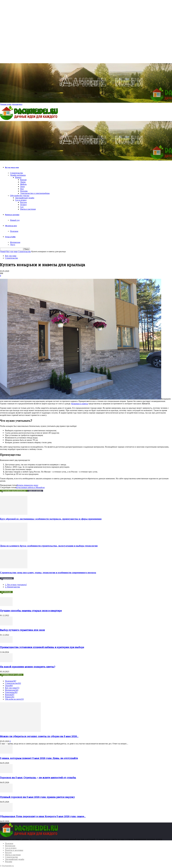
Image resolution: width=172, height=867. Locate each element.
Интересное (15, 242)
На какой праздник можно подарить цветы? (27, 666)
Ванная (23, 180)
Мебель (23, 184)
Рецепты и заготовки (12, 215)
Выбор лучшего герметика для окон (22, 629)
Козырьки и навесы (79, 403)
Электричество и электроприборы (35, 193)
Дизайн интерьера (18, 175)
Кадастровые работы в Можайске (30, 487)
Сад (21, 207)
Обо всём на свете (11, 226)
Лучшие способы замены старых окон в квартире (31, 610)
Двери (23, 182)
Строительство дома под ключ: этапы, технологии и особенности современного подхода (48, 572)
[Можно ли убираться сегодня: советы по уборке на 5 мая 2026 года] (20, 731)
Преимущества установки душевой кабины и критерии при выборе (42, 647)
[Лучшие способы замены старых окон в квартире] (6, 605)
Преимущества (12, 587)
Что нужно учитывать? (16, 585)
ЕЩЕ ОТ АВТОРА (35, 491)
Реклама (8, 861)
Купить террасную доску (27, 485)
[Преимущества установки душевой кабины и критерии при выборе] (6, 642)
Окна (22, 186)
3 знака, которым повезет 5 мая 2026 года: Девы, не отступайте (39, 758)
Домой (3, 251)
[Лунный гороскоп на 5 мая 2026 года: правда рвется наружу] (6, 792)
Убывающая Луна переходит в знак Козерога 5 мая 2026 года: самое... (43, 816)
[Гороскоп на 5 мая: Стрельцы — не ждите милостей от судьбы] (6, 772)
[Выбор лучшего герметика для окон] (6, 625)
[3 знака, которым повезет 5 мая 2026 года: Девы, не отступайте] (6, 753)
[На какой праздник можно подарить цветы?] (6, 661)
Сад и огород (20, 200)
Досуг (12, 244)
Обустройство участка (19, 195)
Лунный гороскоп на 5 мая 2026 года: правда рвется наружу (37, 796)
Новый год (15, 220)
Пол (22, 189)
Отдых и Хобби (10, 237)
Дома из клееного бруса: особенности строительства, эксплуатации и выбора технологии (49, 545)
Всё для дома (12, 251)
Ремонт (18, 177)
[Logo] (29, 120)
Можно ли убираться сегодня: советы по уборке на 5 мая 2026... (39, 736)
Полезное (14, 231)
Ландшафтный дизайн (24, 198)
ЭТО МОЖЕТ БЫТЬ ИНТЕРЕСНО (14, 491)
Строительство (16, 173)
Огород (23, 205)
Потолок (24, 191)
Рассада (23, 202)
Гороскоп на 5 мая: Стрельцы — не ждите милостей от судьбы (38, 777)
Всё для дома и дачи (12, 167)
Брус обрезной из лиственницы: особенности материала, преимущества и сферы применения (50, 519)
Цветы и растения (28, 209)
